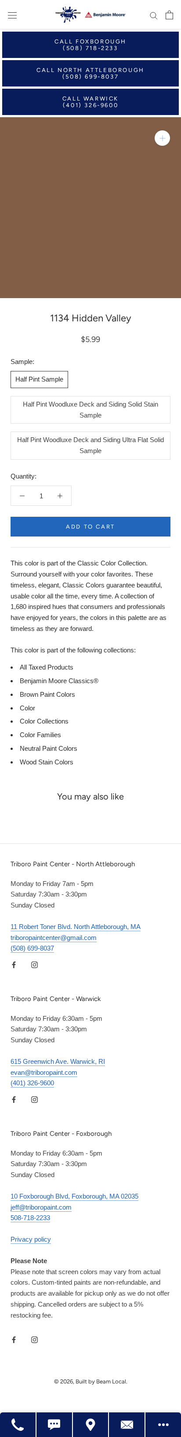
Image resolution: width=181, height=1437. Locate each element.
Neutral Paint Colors (48, 748)
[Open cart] (169, 15)
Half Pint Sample (39, 379)
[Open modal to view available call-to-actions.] (163, 1424)
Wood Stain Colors (46, 762)
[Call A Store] (18, 1424)
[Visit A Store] (91, 1424)
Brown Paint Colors (47, 694)
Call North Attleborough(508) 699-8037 (90, 73)
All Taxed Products (46, 667)
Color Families (40, 734)
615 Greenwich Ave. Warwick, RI (58, 1061)
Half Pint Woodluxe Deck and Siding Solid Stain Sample (90, 409)
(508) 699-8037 (32, 948)
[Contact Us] (127, 1424)
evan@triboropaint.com (44, 1072)
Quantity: (23, 476)
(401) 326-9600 (32, 1083)
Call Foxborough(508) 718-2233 (90, 44)
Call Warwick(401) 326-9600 (90, 101)
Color (27, 708)
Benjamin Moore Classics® (59, 680)
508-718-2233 (30, 1217)
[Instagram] (34, 964)
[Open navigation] (12, 14)
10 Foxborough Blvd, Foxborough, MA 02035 (74, 1196)
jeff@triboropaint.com (41, 1207)
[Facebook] (14, 964)
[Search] (154, 15)
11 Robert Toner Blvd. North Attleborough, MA (76, 926)
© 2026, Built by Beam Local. (90, 1381)
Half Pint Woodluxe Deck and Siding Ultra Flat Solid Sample (90, 445)
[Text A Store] (54, 1424)
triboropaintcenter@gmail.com (54, 937)
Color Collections (44, 721)
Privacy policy (31, 1239)
